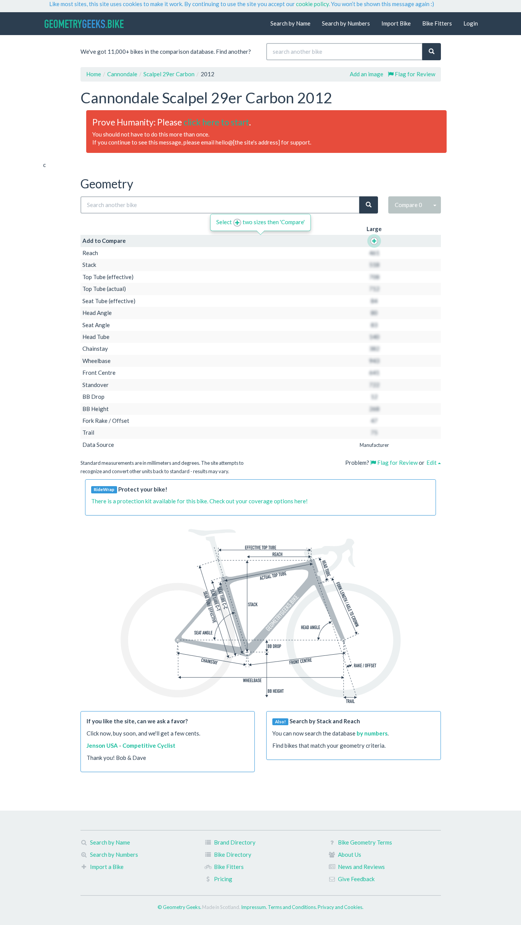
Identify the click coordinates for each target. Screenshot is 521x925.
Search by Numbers (346, 23)
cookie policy (312, 3)
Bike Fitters (437, 23)
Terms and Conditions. (293, 907)
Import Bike (396, 23)
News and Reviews (361, 866)
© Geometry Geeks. (180, 907)
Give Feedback (356, 878)
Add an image (366, 74)
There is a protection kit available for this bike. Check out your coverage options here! (199, 501)
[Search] (431, 51)
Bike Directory (232, 854)
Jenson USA (102, 745)
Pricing (223, 878)
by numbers (372, 733)
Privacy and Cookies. (340, 907)
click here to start (216, 122)
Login (470, 23)
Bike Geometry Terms (365, 842)
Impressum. (254, 907)
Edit (432, 462)
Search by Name (290, 23)
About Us (349, 854)
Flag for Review (414, 74)
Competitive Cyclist (148, 745)
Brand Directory (235, 842)
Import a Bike (107, 866)
